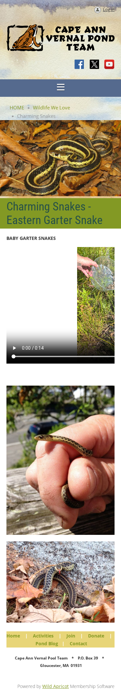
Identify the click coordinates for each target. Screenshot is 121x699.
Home (13, 636)
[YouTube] (109, 65)
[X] (94, 65)
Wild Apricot (55, 686)
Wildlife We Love (51, 107)
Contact (78, 643)
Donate (96, 636)
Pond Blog (46, 643)
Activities (43, 636)
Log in (109, 9)
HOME (17, 107)
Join (70, 636)
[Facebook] (80, 65)
